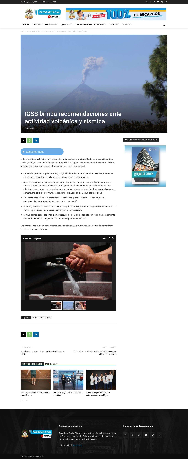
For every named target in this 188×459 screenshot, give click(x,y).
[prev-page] (22, 400)
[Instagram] (154, 2)
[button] (164, 24)
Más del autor (51, 364)
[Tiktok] (165, 2)
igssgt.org (77, 445)
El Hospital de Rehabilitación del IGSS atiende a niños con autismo (95, 352)
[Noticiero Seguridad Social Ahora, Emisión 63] (68, 380)
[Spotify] (162, 2)
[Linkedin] (150, 2)
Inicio (22, 31)
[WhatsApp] (29, 140)
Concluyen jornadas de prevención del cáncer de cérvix (42, 352)
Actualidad (31, 31)
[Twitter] (146, 2)
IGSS (49, 318)
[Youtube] (158, 2)
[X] (23, 140)
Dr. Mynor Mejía (38, 318)
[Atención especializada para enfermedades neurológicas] (101, 380)
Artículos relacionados (32, 364)
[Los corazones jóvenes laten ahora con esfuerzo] (36, 380)
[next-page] (26, 400)
